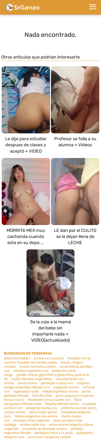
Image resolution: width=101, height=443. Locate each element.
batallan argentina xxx (30, 371)
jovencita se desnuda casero (44, 429)
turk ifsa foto (42, 396)
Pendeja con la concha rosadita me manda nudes (47, 360)
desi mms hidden (17, 358)
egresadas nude (25, 391)
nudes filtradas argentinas (31, 379)
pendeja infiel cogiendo (31, 420)
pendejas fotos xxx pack (54, 433)
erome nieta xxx (32, 425)
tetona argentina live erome (36, 416)
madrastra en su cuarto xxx (49, 400)
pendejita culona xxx (57, 383)
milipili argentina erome (60, 391)
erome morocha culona (37, 366)
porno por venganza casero (49, 437)
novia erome (27, 383)
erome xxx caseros (49, 358)
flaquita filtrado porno (62, 404)
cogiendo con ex (66, 387)
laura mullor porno (43, 412)
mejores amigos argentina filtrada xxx (47, 385)
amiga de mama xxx (41, 408)
